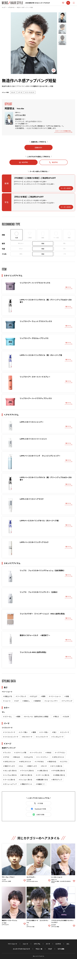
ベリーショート (12, 943)
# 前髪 (67, 696)
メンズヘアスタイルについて (21, 949)
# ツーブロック (21, 696)
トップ (3, 7)
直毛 (21, 254)
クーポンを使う (66, 188)
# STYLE (6, 757)
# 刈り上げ (33, 696)
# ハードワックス (36, 752)
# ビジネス (63, 761)
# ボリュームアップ (10, 784)
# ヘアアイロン (60, 752)
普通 (43, 243)
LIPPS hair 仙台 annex (32, 881)
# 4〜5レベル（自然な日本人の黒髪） (36, 716)
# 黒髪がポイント (26, 784)
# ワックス (7, 752)
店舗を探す (38, 147)
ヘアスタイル (11, 7)
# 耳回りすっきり (9, 766)
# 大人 (21, 766)
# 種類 (43, 696)
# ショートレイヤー (51, 701)
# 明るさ (56, 716)
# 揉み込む (16, 757)
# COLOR (66, 716)
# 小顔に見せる (42, 770)
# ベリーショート (55, 696)
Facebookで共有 (40, 809)
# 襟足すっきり (32, 766)
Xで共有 (40, 803)
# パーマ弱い (44, 732)
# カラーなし (7, 716)
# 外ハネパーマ (27, 737)
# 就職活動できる (42, 779)
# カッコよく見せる (25, 779)
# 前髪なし (26, 701)
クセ (64, 254)
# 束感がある (51, 761)
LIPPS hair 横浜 (20, 115)
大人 (68, 943)
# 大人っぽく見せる (10, 770)
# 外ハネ (44, 766)
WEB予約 (25, 162)
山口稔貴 (29, 879)
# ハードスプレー (42, 757)
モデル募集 (61, 949)
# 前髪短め (37, 701)
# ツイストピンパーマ (10, 737)
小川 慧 (4, 879)
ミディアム (37, 943)
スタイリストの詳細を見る (63, 131)
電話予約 (55, 162)
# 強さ (54, 732)
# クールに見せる (9, 779)
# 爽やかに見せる (26, 775)
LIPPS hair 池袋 (30, 926)
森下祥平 (53, 924)
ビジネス (58, 943)
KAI (27, 924)
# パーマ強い (23, 732)
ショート (25, 943)
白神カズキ (54, 879)
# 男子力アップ (57, 779)
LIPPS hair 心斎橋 (6, 881)
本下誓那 (4, 922)
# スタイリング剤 (20, 752)
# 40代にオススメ (25, 761)
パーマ (48, 943)
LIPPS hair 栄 (5, 924)
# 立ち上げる (28, 757)
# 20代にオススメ (58, 757)
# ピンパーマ (64, 732)
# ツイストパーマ (9, 732)
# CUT (16, 701)
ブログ (50, 949)
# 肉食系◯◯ (40, 784)
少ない (21, 249)
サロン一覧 (39, 949)
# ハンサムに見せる (10, 775)
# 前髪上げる (7, 696)
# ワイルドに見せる (27, 770)
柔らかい (21, 243)
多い (64, 249)
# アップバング (67, 701)
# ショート (7, 701)
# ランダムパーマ (57, 737)
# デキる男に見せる (58, 770)
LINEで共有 (40, 814)
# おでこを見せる (56, 766)
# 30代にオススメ (9, 761)
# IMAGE (48, 752)
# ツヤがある (39, 761)
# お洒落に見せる (59, 775)
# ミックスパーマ (42, 737)
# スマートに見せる (42, 775)
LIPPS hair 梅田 (55, 926)
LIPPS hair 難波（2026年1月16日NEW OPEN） (61, 882)
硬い (64, 243)
